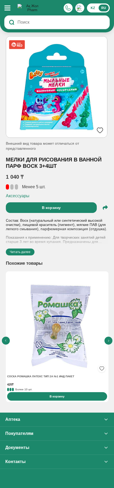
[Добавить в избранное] (102, 368)
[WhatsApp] (79, 7)
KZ (93, 8)
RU (103, 8)
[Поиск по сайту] (11, 22)
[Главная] (30, 8)
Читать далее (20, 252)
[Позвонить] (68, 7)
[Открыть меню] (10, 8)
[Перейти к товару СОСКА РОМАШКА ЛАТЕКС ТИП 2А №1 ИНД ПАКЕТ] (57, 323)
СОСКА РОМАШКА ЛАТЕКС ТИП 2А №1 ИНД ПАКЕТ (40, 376)
